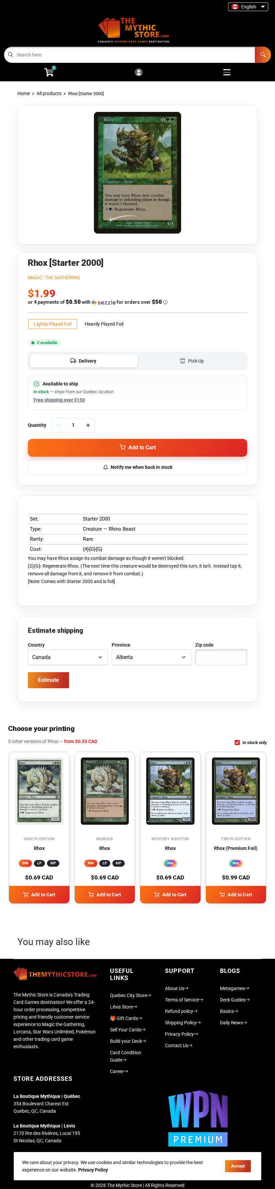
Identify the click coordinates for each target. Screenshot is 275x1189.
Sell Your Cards (125, 1029)
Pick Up (196, 361)
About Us (174, 988)
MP (53, 863)
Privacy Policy (179, 1034)
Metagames (232, 988)
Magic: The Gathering (54, 277)
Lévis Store (121, 1007)
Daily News (231, 1022)
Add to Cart (43, 894)
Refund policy (179, 1011)
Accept (238, 1165)
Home (23, 93)
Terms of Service (182, 999)
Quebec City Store (128, 995)
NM (25, 863)
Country (36, 645)
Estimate (48, 680)
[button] (137, 302)
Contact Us (176, 1045)
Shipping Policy (181, 1022)
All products (49, 93)
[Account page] (139, 72)
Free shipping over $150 (59, 400)
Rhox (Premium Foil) (236, 848)
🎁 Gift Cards (124, 1018)
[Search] (263, 55)
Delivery (87, 361)
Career (117, 1071)
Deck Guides (232, 999)
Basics (227, 1011)
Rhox (39, 848)
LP (39, 863)
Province (121, 645)
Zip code (204, 645)
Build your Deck (126, 1041)
